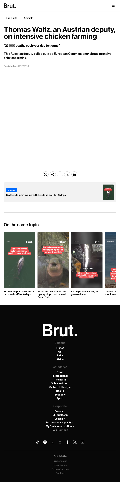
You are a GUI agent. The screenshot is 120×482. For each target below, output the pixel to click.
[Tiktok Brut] (37, 442)
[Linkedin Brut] (82, 442)
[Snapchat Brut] (60, 442)
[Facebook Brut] (67, 442)
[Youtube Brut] (52, 442)
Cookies (60, 473)
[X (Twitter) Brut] (75, 442)
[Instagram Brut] (45, 442)
